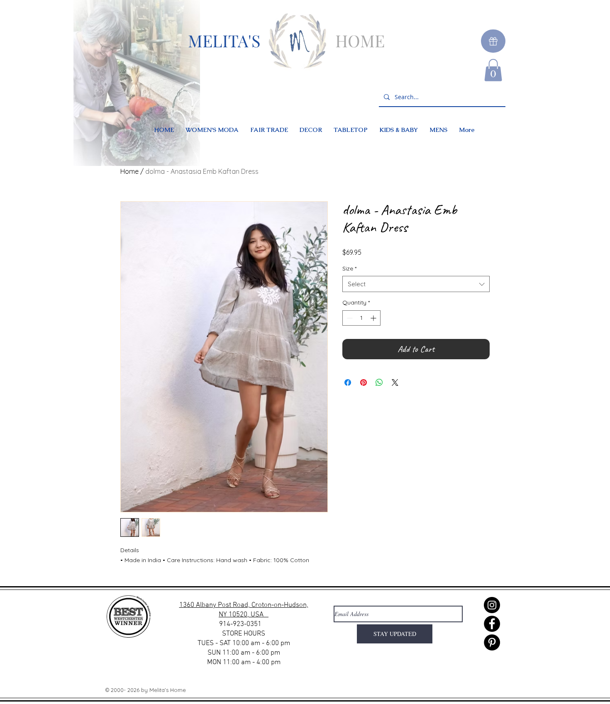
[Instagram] (492, 605)
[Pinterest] (492, 642)
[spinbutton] (361, 318)
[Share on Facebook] (348, 382)
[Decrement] (349, 318)
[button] (493, 70)
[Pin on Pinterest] (363, 382)
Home (129, 171)
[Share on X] (395, 382)
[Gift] (493, 41)
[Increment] (374, 318)
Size (349, 268)
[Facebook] (492, 624)
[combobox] (416, 284)
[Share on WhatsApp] (379, 382)
